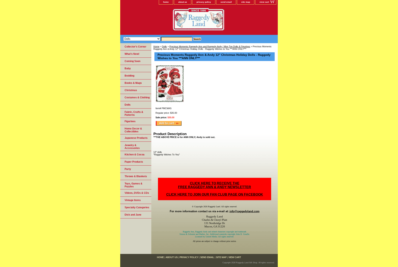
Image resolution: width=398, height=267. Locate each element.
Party (128, 169)
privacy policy (204, 2)
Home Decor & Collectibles (133, 130)
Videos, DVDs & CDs (137, 192)
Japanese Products (136, 138)
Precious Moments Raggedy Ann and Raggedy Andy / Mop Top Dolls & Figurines (209, 46)
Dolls (164, 46)
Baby (128, 68)
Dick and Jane (133, 214)
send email (226, 2)
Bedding (129, 75)
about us (182, 2)
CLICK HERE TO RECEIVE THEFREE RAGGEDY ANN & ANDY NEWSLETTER (214, 185)
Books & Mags (133, 83)
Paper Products (134, 161)
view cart (264, 2)
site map (245, 2)
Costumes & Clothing (137, 97)
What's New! (132, 53)
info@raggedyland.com (244, 211)
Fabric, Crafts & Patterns (134, 113)
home (166, 2)
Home (156, 46)
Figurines (130, 121)
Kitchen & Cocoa (134, 154)
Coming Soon (132, 61)
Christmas (131, 90)
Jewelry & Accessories (132, 147)
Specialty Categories (137, 207)
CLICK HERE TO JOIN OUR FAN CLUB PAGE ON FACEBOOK (214, 194)
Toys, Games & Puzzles (133, 185)
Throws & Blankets (136, 176)
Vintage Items (133, 200)
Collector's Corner (135, 46)
